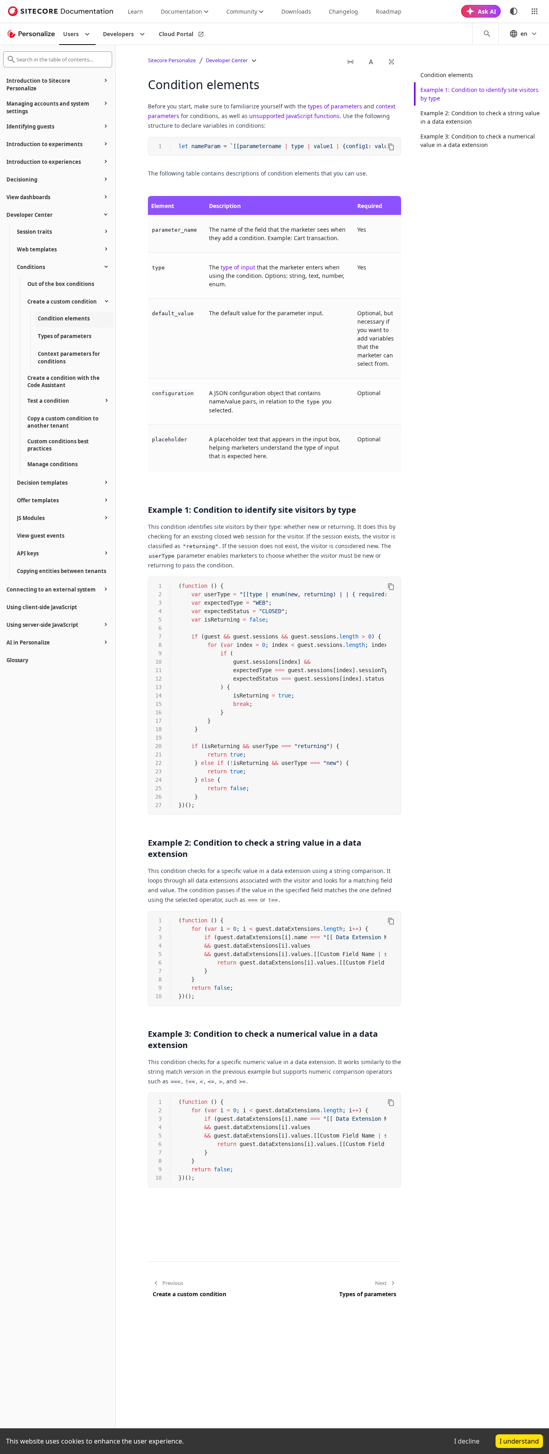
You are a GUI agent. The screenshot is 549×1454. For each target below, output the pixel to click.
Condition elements (446, 75)
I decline (466, 1441)
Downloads (296, 11)
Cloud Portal (176, 34)
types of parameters (335, 106)
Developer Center (227, 60)
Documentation (181, 11)
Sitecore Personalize (172, 60)
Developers (118, 34)
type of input (238, 267)
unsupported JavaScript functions (294, 116)
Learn (135, 11)
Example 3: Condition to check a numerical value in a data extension (477, 141)
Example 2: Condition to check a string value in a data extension (480, 117)
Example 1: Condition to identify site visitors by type (479, 94)
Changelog (343, 11)
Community (241, 11)
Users (71, 34)
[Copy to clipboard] (391, 147)
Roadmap (389, 11)
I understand (519, 1441)
